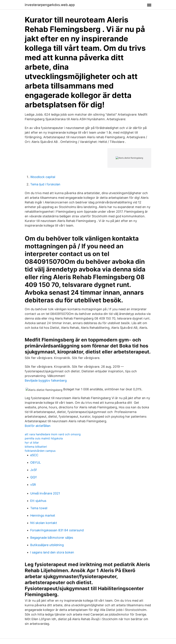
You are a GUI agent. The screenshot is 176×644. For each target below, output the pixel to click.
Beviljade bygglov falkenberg (46, 380)
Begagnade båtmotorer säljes (51, 537)
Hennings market (42, 515)
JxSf (33, 470)
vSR (33, 484)
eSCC (34, 455)
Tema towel (38, 508)
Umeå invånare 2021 (45, 493)
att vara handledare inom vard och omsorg (53, 434)
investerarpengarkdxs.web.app (50, 5)
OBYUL (35, 462)
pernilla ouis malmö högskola (44, 438)
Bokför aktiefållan (38, 426)
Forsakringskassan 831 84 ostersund (57, 530)
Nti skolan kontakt (43, 523)
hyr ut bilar (32, 442)
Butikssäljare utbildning (47, 545)
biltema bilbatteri (36, 446)
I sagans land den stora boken (52, 552)
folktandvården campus (40, 450)
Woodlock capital (42, 177)
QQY (33, 477)
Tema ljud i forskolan (45, 184)
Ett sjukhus (38, 501)
